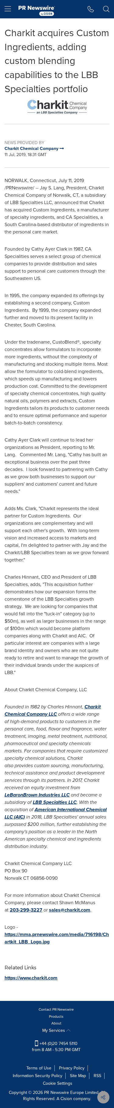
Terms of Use (38, 1068)
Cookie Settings (57, 1083)
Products (56, 1016)
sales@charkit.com (69, 909)
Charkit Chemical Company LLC (53, 710)
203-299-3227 (26, 909)
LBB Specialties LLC (55, 802)
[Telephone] (90, 9)
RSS (97, 1076)
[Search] (106, 9)
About (56, 1023)
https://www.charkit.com (31, 977)
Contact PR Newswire (56, 1009)
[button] (57, 107)
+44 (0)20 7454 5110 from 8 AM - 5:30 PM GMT (56, 1046)
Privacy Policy (72, 1068)
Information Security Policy (37, 1076)
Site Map (78, 1076)
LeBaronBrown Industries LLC (37, 794)
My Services (54, 1030)
